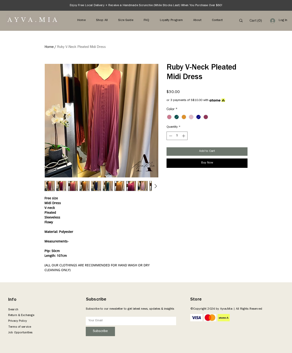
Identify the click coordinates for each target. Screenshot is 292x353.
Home (49, 47)
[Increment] (184, 136)
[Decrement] (170, 136)
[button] (256, 20)
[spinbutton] (177, 136)
